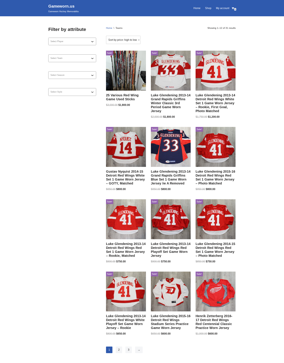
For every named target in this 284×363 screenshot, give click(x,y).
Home (197, 8)
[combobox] (70, 41)
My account (222, 8)
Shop (208, 8)
